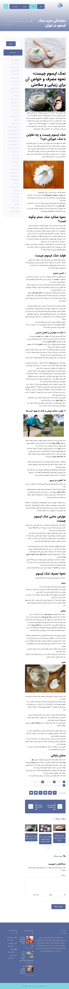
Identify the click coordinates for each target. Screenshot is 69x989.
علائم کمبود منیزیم (58, 457)
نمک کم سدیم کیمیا (15, 208)
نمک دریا (10, 148)
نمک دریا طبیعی (15, 155)
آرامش (59, 449)
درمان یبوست (52, 363)
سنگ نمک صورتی (15, 81)
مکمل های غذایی (37, 293)
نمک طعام (16, 190)
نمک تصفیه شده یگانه (14, 144)
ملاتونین (40, 344)
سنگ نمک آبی (16, 74)
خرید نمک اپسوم (36, 782)
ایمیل (50, 895)
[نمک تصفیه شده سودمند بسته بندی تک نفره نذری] (30, 954)
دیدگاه (63, 875)
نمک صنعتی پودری (15, 179)
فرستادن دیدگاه (58, 907)
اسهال (57, 400)
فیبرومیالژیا (48, 195)
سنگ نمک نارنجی (15, 88)
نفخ (61, 400)
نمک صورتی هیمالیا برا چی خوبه (22, 970)
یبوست (60, 195)
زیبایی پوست (47, 614)
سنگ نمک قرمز (15, 85)
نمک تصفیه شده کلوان (14, 141)
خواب (46, 336)
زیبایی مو (32, 762)
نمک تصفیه (16, 120)
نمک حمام (16, 148)
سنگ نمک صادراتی (15, 78)
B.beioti (59, 782)
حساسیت (55, 568)
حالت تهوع (43, 554)
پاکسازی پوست (35, 625)
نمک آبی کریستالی (15, 109)
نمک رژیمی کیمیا (15, 162)
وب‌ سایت (36, 895)
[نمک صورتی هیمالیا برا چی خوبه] (30, 969)
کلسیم (56, 279)
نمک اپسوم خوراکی (15, 116)
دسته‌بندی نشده (15, 71)
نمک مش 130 (16, 201)
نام (65, 895)
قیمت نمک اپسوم (15, 102)
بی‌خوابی (55, 195)
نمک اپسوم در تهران (37, 785)
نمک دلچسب (16, 158)
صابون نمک (16, 95)
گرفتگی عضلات (55, 443)
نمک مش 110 (16, 193)
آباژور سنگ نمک (15, 60)
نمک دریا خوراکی (15, 151)
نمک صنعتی (16, 165)
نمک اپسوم (59, 845)
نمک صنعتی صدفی (15, 176)
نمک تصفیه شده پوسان (14, 137)
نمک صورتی (16, 183)
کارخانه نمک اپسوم (15, 211)
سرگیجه (33, 554)
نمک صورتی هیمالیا (15, 186)
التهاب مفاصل (60, 492)
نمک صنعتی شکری (15, 169)
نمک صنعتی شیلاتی (14, 172)
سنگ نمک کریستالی (14, 92)
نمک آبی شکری (15, 106)
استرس (38, 336)
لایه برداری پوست (46, 617)
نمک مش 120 (16, 197)
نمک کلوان (16, 204)
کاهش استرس (51, 342)
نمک (64, 123)
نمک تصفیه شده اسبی (14, 127)
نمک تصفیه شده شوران (14, 134)
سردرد (37, 554)
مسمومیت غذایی (36, 723)
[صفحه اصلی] (31, 21)
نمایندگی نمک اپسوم (48, 785)
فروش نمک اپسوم (15, 99)
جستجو (11, 44)
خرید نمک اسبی (15, 64)
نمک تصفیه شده (15, 123)
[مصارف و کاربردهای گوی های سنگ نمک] (30, 939)
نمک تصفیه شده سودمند (13, 130)
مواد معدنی (61, 206)
